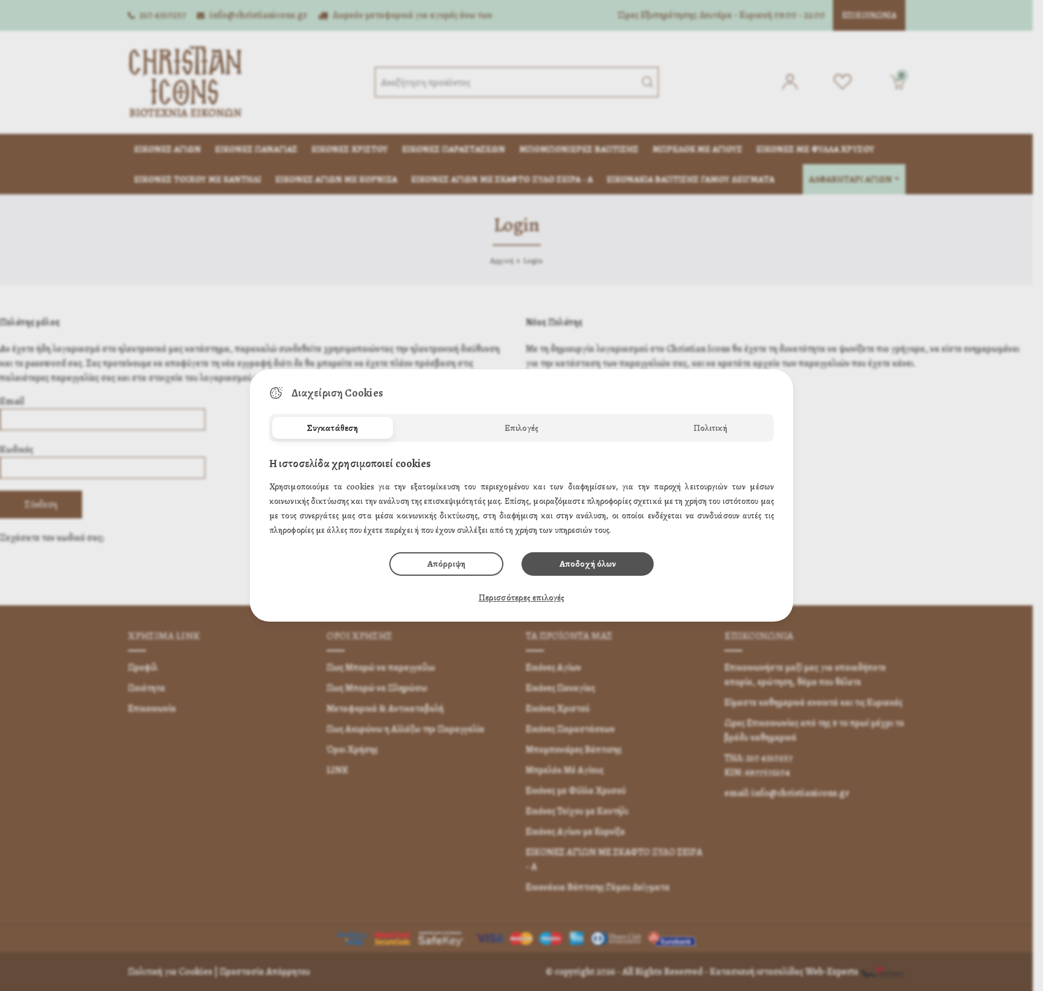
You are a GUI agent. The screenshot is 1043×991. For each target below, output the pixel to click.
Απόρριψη (446, 564)
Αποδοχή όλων (588, 564)
